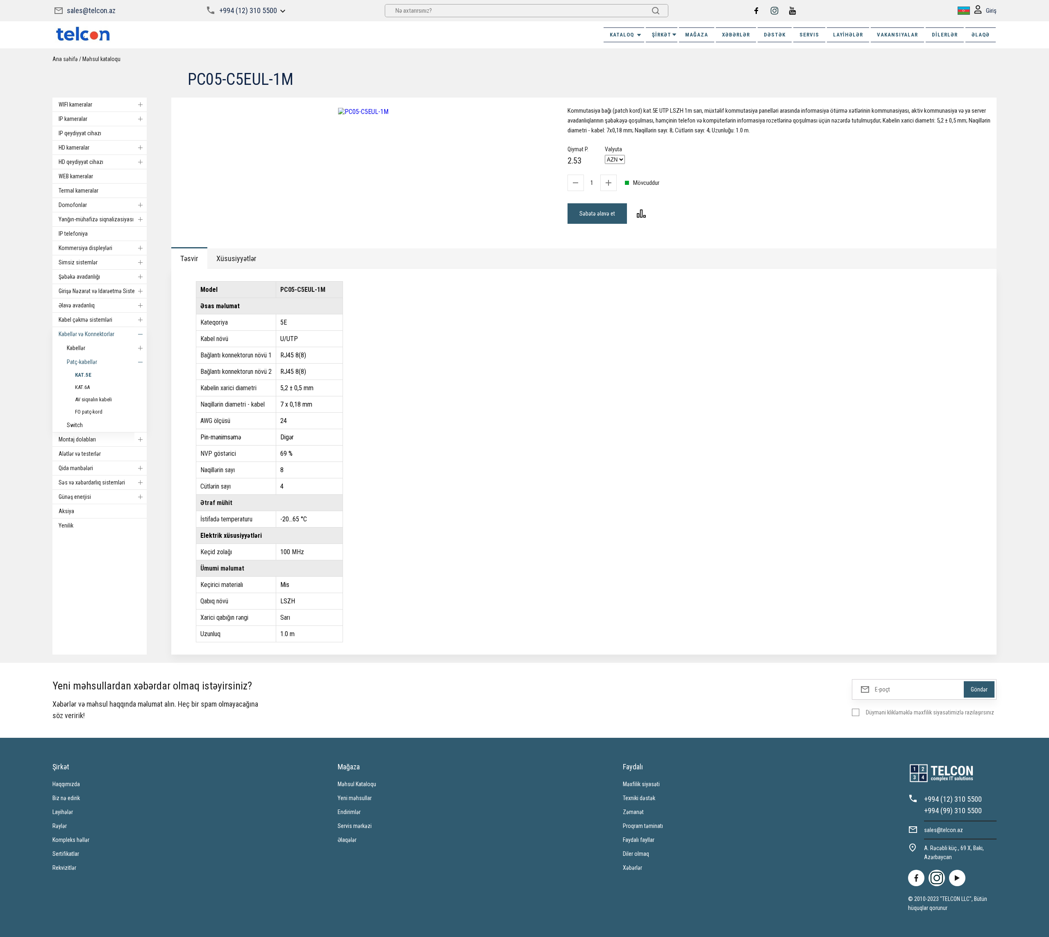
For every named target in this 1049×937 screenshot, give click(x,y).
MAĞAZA (696, 35)
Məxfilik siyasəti (641, 784)
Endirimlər (349, 812)
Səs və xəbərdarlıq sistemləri (92, 482)
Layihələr (848, 35)
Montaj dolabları (77, 439)
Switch (75, 425)
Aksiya (66, 511)
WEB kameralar (76, 176)
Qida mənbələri (76, 468)
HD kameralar (74, 147)
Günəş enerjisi (75, 497)
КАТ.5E (83, 375)
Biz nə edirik (66, 798)
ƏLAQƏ (981, 35)
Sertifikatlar (65, 854)
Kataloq (622, 35)
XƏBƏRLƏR (736, 35)
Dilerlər (945, 35)
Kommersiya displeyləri (85, 248)
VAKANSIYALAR (897, 35)
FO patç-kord (88, 412)
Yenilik (66, 525)
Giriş (991, 10)
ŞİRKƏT (661, 35)
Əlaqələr (347, 840)
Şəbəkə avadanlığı (79, 276)
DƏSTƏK (775, 35)
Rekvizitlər (64, 867)
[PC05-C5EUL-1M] (363, 112)
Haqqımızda (66, 784)
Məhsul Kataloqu (357, 784)
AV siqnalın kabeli (93, 399)
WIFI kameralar (75, 104)
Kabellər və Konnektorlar (86, 334)
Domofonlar (73, 205)
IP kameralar (73, 119)
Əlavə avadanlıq (77, 305)
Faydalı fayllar (638, 840)
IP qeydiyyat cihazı (80, 133)
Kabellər (76, 348)
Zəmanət (633, 812)
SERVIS (809, 35)
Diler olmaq (636, 854)
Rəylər (59, 826)
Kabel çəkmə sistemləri (85, 319)
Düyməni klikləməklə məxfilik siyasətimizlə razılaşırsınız (930, 712)
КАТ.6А (82, 387)
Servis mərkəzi (355, 826)
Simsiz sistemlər (78, 262)
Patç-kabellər (82, 362)
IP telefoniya (73, 233)
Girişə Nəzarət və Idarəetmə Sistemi (100, 291)
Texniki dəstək (639, 798)
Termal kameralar (78, 190)
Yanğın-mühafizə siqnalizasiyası (96, 219)
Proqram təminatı (643, 826)
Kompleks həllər (70, 840)
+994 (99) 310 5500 (953, 810)
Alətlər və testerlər (80, 453)
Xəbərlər (632, 867)
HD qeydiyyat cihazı (81, 162)
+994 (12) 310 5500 (248, 10)
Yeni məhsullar (355, 798)
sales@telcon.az (91, 10)
